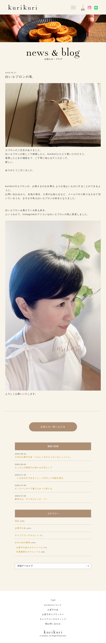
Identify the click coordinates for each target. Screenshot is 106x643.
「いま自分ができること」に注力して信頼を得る (39, 478)
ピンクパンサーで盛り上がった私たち (33, 488)
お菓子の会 (20, 528)
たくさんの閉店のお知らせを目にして (33, 467)
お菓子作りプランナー (53, 614)
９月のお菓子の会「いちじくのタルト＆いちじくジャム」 (43, 457)
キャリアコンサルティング (53, 619)
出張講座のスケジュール (28, 552)
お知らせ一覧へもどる (53, 427)
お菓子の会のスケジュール (29, 547)
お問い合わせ (54, 624)
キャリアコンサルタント (27, 535)
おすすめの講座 (22, 542)
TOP (53, 600)
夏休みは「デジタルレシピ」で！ (31, 499)
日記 (17, 521)
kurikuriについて (53, 605)
